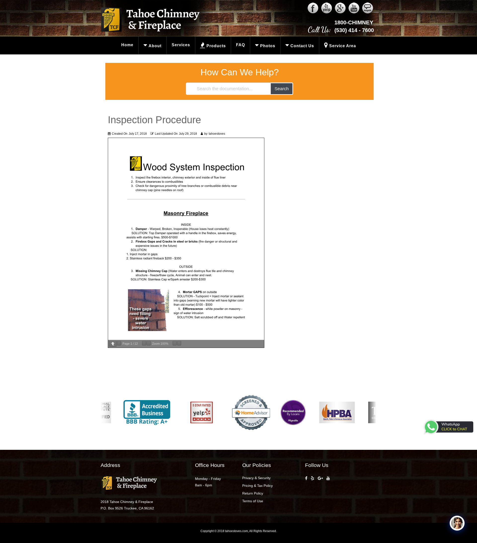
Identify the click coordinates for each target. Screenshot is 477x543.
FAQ (240, 45)
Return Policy (252, 493)
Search (282, 88)
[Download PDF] (175, 343)
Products (216, 46)
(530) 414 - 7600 (354, 30)
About (155, 46)
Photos (267, 46)
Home (127, 45)
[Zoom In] (149, 343)
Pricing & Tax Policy (257, 486)
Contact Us (302, 46)
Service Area (342, 46)
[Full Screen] (179, 343)
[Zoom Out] (144, 343)
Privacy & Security (256, 478)
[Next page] (119, 343)
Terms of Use (252, 501)
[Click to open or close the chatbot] (457, 523)
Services (181, 45)
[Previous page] (113, 344)
